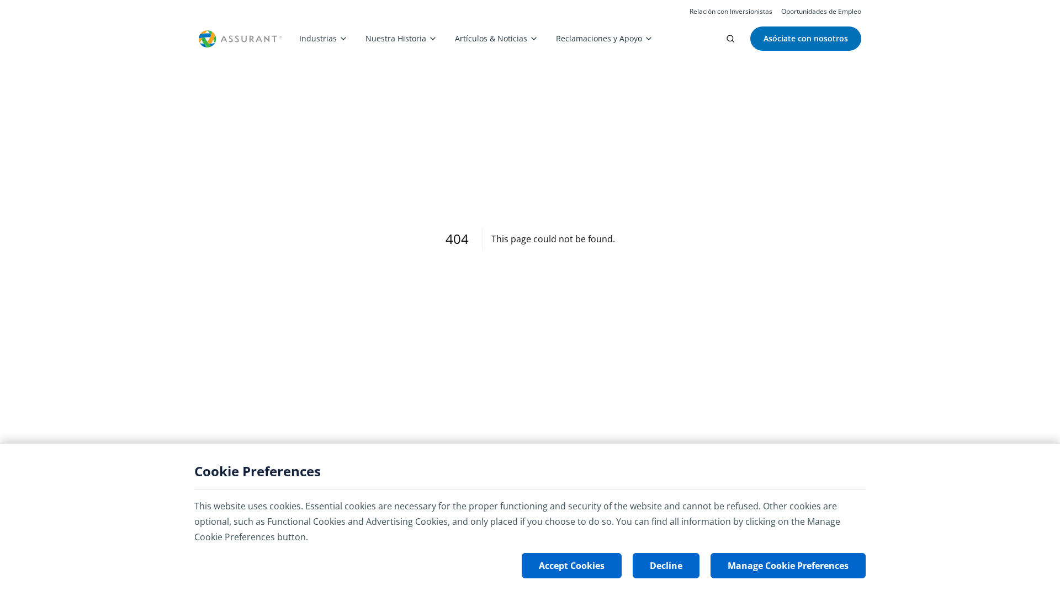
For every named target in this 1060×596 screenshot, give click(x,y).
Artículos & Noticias (491, 38)
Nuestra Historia (395, 38)
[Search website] (730, 39)
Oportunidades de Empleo (821, 11)
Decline (666, 566)
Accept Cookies (572, 566)
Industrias (318, 38)
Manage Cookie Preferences (788, 566)
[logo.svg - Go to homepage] (240, 38)
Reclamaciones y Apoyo (599, 38)
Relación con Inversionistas (731, 11)
